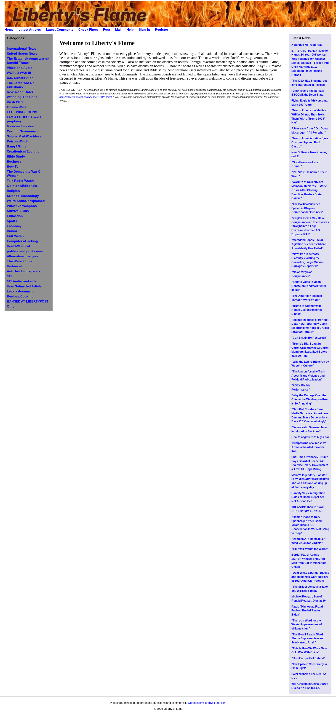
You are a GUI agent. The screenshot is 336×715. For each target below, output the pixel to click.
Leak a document (20, 291)
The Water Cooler (20, 261)
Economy (14, 226)
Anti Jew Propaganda (23, 271)
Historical (14, 266)
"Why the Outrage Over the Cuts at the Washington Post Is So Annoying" (309, 399)
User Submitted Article (24, 286)
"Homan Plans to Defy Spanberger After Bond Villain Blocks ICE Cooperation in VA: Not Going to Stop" (310, 525)
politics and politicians (25, 251)
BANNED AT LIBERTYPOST (27, 301)
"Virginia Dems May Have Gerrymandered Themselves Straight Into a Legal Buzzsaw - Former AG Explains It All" (310, 226)
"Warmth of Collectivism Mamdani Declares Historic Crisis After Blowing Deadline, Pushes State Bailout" (309, 190)
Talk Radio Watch (20, 180)
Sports (12, 221)
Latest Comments (59, 29)
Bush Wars (15, 102)
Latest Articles (30, 29)
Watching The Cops (22, 97)
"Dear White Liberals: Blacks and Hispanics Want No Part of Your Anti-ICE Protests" (310, 576)
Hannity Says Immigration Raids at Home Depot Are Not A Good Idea (308, 497)
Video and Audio (20, 68)
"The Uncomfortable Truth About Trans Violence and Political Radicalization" (308, 375)
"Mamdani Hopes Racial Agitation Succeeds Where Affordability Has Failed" (308, 244)
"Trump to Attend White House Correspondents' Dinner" (307, 310)
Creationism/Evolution (24, 151)
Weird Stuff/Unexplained (26, 201)
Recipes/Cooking (20, 296)
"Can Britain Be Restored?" (309, 337)
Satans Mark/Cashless (24, 136)
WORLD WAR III (19, 73)
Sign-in (144, 29)
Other (11, 306)
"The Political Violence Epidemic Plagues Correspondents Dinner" (307, 208)
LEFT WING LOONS (22, 112)
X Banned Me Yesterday (307, 44)
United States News (22, 53)
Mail (118, 29)
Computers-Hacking (22, 241)
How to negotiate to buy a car (310, 437)
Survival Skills (18, 211)
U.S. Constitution (20, 78)
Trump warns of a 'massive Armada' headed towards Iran (308, 447)
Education (15, 216)
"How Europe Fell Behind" (308, 658)
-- (8, 43)
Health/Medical (18, 246)
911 (9, 276)
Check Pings (88, 29)
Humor (12, 231)
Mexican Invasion (20, 126)
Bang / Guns (16, 146)
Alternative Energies (22, 256)
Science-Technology (23, 196)
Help (130, 29)
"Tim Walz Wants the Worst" (309, 549)
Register (161, 29)
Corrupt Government (23, 131)
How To (13, 166)
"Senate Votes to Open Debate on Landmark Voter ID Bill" (308, 286)
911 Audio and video (23, 281)
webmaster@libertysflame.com (207, 702)
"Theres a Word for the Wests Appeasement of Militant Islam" (306, 624)
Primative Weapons (22, 206)
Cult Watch (15, 236)
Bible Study (16, 156)
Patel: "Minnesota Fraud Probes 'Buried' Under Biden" (307, 610)
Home (9, 29)
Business (14, 161)
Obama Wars (16, 107)
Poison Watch (17, 141)
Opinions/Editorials (22, 185)
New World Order (20, 92)
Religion (13, 191)
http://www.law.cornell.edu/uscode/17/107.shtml (85, 97)
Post (106, 29)
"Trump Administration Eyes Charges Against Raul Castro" (309, 142)
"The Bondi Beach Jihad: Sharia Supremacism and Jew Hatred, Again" (307, 638)
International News (21, 48)
